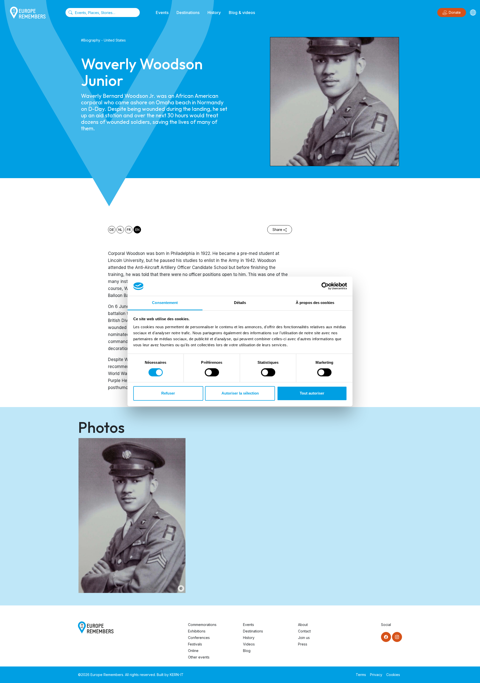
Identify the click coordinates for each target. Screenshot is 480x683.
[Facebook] (386, 637)
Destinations (188, 12)
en (137, 229)
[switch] (212, 373)
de (112, 229)
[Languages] (473, 12)
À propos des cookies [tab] (315, 302)
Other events (199, 657)
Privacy (376, 674)
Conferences (199, 637)
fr (129, 229)
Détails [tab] (240, 302)
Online (193, 650)
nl (120, 229)
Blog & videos (242, 12)
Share (277, 229)
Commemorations (202, 624)
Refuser (168, 393)
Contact (304, 631)
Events (162, 12)
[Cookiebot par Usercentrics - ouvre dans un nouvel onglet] (325, 286)
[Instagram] (397, 637)
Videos (249, 644)
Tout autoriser (312, 393)
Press (302, 644)
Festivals (195, 644)
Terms (361, 674)
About (303, 624)
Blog (246, 650)
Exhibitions (197, 631)
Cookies (393, 674)
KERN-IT (177, 674)
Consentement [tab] (165, 302)
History (214, 12)
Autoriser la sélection (240, 393)
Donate (455, 12)
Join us (304, 637)
